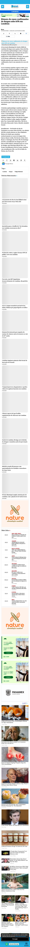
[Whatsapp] (3, 33)
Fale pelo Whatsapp (14, 944)
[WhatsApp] (6, 944)
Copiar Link (6, 156)
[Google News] (26, 33)
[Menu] (2, 6)
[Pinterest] (21, 160)
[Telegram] (20, 33)
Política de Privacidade (20, 936)
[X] (15, 33)
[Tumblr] (24, 160)
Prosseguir (15, 939)
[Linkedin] (17, 160)
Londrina (15, 12)
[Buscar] (27, 6)
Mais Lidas (6, 526)
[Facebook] (9, 33)
